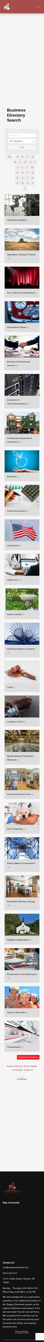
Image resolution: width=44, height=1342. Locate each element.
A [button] (17, 157)
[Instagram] (5, 1208)
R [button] (17, 178)
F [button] (20, 162)
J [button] (17, 167)
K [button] (22, 167)
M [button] (32, 167)
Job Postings (17, 1070)
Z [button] (25, 189)
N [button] (17, 173)
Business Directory (14, 1066)
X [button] (27, 183)
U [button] (32, 178)
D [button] (32, 157)
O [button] (22, 173)
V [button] (17, 183)
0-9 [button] (9, 157)
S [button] (22, 178)
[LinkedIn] (16, 1208)
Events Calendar (30, 1066)
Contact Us (28, 1070)
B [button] (22, 157)
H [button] (30, 162)
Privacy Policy (22, 1331)
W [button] (22, 183)
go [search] (23, 147)
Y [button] (32, 183)
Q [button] (32, 173)
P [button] (27, 173)
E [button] (15, 162)
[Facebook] (10, 1208)
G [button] (25, 162)
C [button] (27, 157)
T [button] (27, 178)
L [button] (27, 167)
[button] (28, 1057)
